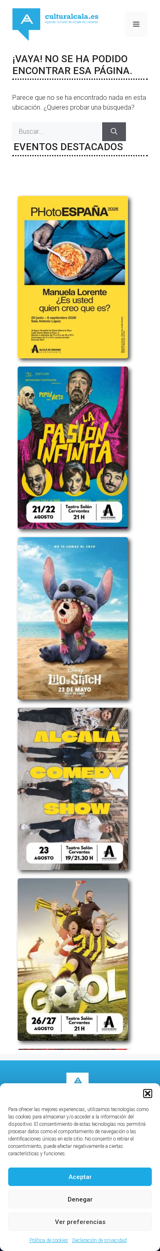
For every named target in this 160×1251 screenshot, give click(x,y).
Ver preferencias (80, 1222)
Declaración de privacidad (99, 1240)
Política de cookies (49, 1240)
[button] (148, 1093)
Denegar (80, 1199)
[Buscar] (114, 131)
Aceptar (80, 1177)
